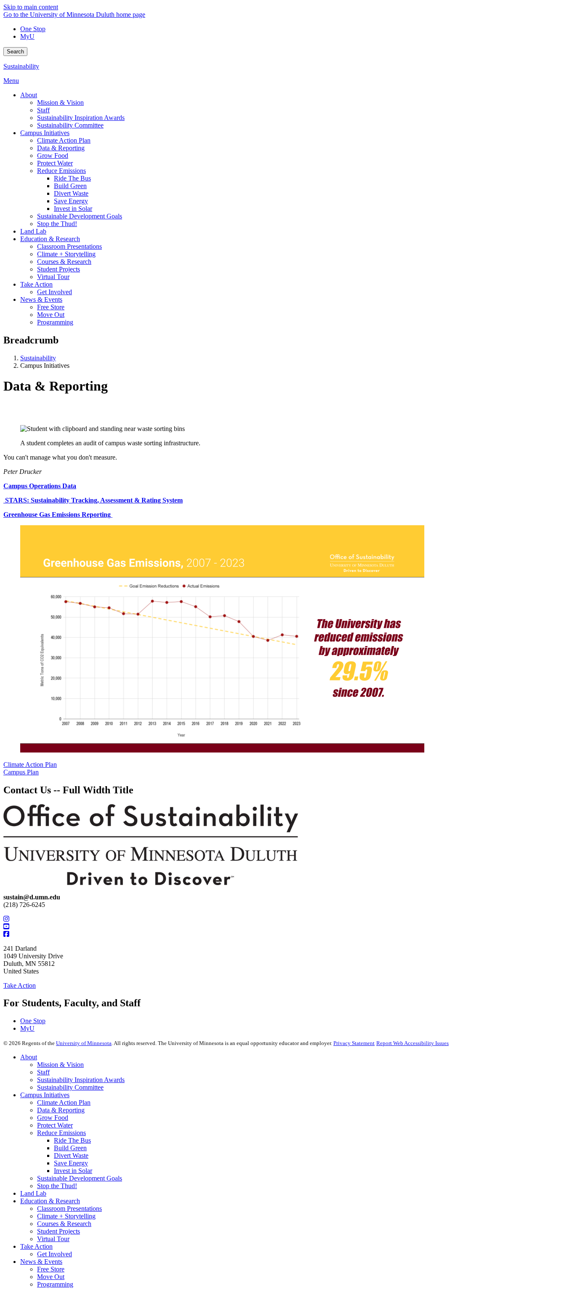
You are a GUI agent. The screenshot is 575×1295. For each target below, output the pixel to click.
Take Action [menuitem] (36, 284)
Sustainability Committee (70, 1087)
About (28, 1057)
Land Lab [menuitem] (33, 231)
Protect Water (55, 1125)
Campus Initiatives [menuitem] (44, 132)
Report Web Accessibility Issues (412, 1043)
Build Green (70, 1147)
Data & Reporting (61, 1110)
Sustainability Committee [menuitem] (70, 125)
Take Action (19, 985)
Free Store (50, 1269)
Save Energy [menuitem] (71, 201)
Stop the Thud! (57, 1185)
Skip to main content (30, 7)
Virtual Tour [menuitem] (53, 276)
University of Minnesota (84, 1043)
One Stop (32, 28)
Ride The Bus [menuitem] (72, 178)
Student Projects (58, 1231)
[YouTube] (287, 927)
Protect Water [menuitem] (55, 163)
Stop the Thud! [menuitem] (57, 223)
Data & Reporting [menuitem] (61, 148)
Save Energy (71, 1163)
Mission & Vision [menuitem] (60, 102)
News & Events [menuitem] (41, 299)
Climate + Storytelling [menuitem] (66, 254)
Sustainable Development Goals (79, 1178)
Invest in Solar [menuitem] (73, 208)
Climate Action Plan (30, 764)
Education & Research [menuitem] (50, 238)
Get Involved (54, 1254)
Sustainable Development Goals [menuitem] (79, 216)
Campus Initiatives (44, 1094)
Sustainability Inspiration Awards (81, 1079)
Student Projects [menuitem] (58, 269)
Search (15, 51)
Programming (55, 1284)
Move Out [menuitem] (50, 314)
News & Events (41, 1261)
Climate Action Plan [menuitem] (64, 140)
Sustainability (21, 66)
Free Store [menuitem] (50, 307)
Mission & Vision (60, 1064)
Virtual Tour (53, 1238)
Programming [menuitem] (55, 322)
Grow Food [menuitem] (52, 155)
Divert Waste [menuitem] (71, 193)
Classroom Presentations (69, 1208)
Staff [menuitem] (43, 110)
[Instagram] (287, 919)
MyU (27, 36)
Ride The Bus (72, 1140)
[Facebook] (287, 934)
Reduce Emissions (61, 1132)
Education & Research (50, 1201)
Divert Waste (71, 1155)
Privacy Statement (354, 1043)
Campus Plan (21, 772)
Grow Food (52, 1117)
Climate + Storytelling (66, 1216)
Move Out (50, 1276)
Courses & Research (64, 1223)
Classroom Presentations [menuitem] (69, 246)
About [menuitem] (28, 94)
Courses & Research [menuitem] (64, 261)
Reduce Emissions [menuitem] (61, 170)
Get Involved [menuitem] (54, 291)
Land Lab (33, 1193)
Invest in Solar (73, 1170)
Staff (43, 1072)
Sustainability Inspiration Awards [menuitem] (81, 117)
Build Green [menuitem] (70, 185)
